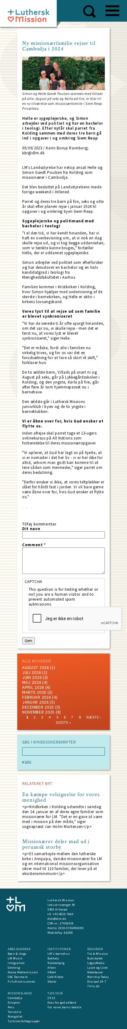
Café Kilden (55, 977)
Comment (34, 544)
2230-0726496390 (71, 928)
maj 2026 (31, 682)
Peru (11, 1007)
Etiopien (14, 1003)
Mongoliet (15, 1016)
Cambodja (15, 998)
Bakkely (53, 958)
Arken (51, 968)
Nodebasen (95, 972)
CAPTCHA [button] (34, 581)
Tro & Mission (97, 954)
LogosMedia (96, 963)
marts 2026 (34, 692)
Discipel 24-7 (96, 982)
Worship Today (98, 977)
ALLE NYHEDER (36, 661)
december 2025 (38, 707)
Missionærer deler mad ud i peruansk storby (56, 844)
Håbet (51, 972)
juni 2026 (32, 677)
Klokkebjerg (56, 963)
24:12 (51, 998)
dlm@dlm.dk (56, 919)
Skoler (52, 982)
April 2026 (33, 687)
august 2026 (35, 667)
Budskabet (95, 958)
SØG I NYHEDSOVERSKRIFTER (49, 742)
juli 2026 (31, 672)
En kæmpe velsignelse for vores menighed (61, 797)
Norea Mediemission (23, 972)
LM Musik (15, 958)
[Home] (30, 15)
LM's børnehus (58, 954)
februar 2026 (36, 697)
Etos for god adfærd (61, 1003)
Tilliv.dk (93, 986)
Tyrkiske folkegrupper (24, 1021)
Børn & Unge (17, 954)
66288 (68, 933)
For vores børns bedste (64, 1007)
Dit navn (31, 528)
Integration (16, 963)
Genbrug (14, 968)
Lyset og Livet (97, 968)
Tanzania (14, 1012)
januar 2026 (35, 702)
